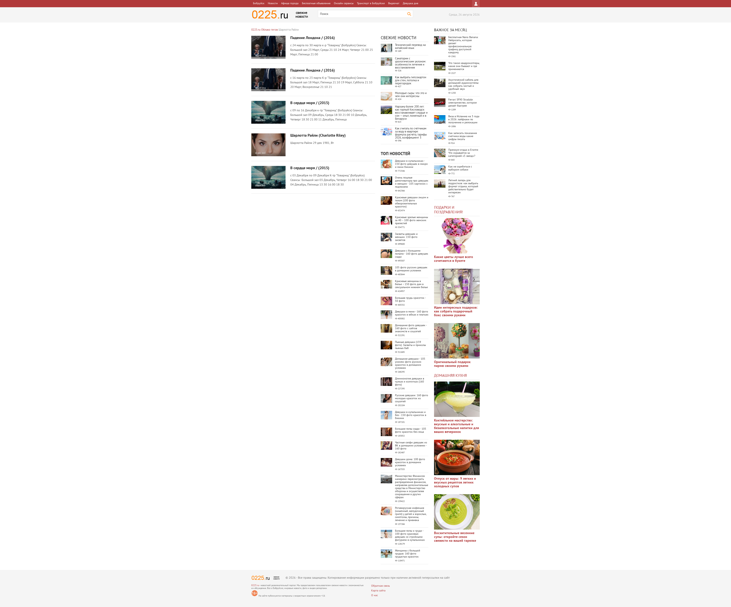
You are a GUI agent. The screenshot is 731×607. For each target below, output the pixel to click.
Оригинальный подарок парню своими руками (452, 364)
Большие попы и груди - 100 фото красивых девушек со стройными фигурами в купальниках (410, 535)
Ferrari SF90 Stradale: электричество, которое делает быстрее (462, 103)
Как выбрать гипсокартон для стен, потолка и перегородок (410, 80)
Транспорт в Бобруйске (371, 3)
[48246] (457, 286)
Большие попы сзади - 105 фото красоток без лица (410, 430)
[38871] (457, 399)
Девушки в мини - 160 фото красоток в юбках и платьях (411, 313)
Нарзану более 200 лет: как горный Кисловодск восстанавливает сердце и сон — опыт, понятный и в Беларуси (411, 113)
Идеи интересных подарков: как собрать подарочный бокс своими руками (456, 312)
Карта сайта (378, 590)
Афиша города (289, 3)
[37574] (457, 457)
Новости (273, 3)
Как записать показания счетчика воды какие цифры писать (462, 136)
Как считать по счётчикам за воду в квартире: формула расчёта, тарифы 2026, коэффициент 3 (411, 133)
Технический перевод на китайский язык (410, 46)
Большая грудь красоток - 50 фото (410, 299)
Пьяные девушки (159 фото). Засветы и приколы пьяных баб (410, 345)
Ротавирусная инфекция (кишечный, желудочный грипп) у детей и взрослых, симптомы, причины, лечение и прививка (410, 514)
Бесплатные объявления (316, 3)
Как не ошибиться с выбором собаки (460, 168)
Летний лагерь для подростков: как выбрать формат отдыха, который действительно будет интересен (463, 186)
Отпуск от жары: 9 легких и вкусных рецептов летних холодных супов (455, 483)
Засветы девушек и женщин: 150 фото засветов (406, 237)
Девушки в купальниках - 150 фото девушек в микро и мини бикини (411, 164)
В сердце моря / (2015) (309, 103)
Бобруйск (258, 3)
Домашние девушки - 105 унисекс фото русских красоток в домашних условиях (410, 363)
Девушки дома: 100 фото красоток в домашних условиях (410, 462)
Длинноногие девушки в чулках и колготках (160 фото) (409, 381)
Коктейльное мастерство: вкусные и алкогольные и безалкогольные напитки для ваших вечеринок (456, 426)
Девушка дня (410, 3)
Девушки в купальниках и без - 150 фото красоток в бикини (410, 415)
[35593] (457, 235)
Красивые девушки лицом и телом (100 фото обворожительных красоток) (411, 202)
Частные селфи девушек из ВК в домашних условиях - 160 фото (411, 445)
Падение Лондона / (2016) (312, 38)
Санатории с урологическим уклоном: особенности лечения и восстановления (410, 63)
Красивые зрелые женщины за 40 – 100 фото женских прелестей (411, 220)
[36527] (457, 512)
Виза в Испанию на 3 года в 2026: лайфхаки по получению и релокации (463, 119)
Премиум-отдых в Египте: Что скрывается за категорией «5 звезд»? (463, 153)
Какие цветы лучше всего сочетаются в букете (453, 259)
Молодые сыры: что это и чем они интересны (411, 95)
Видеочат (393, 3)
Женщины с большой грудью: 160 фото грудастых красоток (407, 553)
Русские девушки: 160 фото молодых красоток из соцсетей (411, 398)
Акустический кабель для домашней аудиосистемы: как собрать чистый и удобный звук (463, 84)
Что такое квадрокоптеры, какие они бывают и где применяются (464, 66)
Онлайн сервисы (344, 3)
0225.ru (255, 585)
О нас (374, 595)
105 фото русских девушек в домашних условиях (411, 269)
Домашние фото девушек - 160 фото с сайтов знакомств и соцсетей (411, 328)
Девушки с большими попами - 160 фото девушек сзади (411, 254)
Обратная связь (380, 586)
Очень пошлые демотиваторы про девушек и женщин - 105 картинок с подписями (411, 182)
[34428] (457, 340)
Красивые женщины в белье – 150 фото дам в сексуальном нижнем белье (411, 284)
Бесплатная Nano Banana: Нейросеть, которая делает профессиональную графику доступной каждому (463, 45)
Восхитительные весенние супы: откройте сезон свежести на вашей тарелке (455, 537)
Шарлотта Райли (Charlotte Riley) (318, 135)
